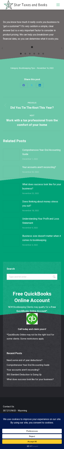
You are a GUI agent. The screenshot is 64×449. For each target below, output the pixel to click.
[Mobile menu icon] (58, 5)
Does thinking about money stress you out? (40, 203)
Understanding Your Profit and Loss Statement (40, 220)
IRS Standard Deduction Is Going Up (24, 374)
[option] (32, 48)
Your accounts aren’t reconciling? (39, 167)
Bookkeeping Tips (27, 68)
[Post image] (11, 155)
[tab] (20, 53)
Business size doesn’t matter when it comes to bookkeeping (41, 238)
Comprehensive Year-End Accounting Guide (41, 152)
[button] (2, 48)
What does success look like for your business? (41, 186)
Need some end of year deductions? (24, 360)
